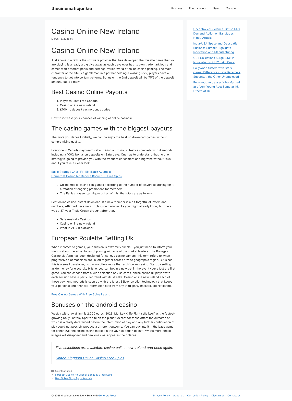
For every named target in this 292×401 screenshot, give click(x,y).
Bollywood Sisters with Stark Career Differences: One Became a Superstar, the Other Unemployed (216, 72)
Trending (231, 8)
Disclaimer (217, 395)
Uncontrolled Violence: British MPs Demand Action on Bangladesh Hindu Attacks (216, 33)
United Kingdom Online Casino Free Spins (90, 358)
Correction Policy (197, 395)
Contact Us (234, 395)
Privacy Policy (161, 395)
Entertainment (197, 8)
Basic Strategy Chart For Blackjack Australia (81, 171)
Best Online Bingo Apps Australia (73, 378)
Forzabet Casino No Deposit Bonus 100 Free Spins (84, 374)
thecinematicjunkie (71, 8)
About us (178, 395)
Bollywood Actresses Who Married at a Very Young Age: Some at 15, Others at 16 (216, 87)
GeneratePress (107, 395)
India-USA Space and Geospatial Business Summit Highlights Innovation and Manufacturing (215, 48)
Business (176, 8)
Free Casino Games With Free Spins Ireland (80, 294)
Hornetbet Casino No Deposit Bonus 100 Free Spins (86, 176)
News (216, 8)
